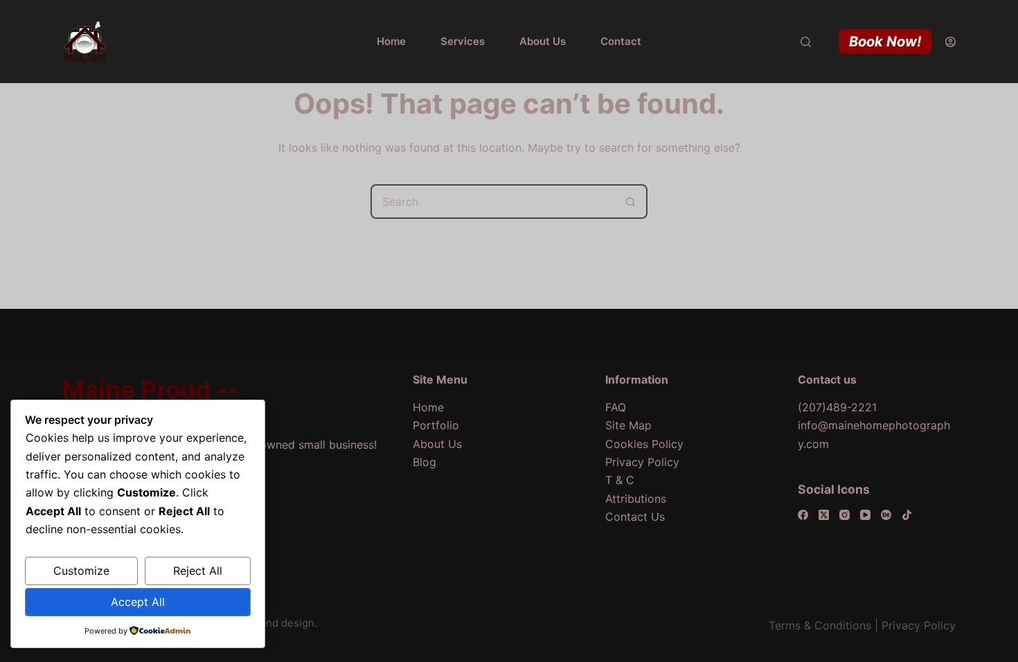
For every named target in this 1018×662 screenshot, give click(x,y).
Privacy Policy (642, 462)
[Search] (806, 42)
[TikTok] (907, 515)
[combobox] (493, 201)
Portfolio (436, 425)
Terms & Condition (817, 625)
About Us (542, 41)
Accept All (138, 602)
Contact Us (635, 517)
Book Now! (885, 41)
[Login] (950, 42)
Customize (81, 571)
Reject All (197, 571)
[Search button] (630, 201)
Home (391, 41)
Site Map (628, 425)
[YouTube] (865, 515)
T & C (619, 480)
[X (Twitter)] (824, 515)
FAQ (615, 407)
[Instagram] (844, 515)
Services (462, 41)
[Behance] (886, 515)
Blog (424, 462)
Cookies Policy (644, 444)
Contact (620, 41)
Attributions (635, 499)
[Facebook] (803, 515)
